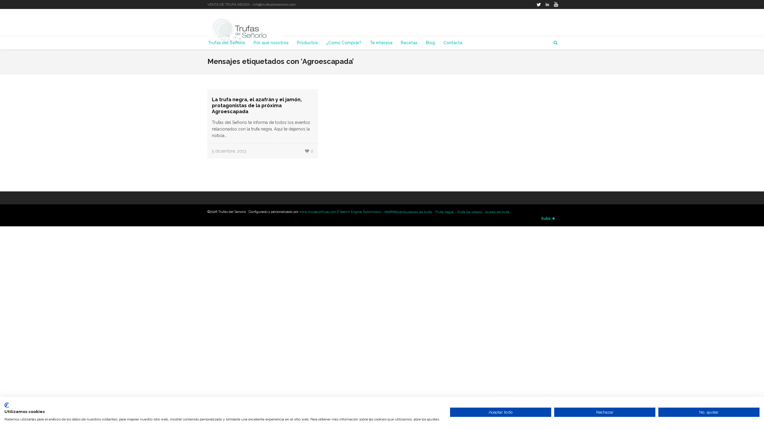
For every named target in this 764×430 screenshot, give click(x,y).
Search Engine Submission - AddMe (367, 212)
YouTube (556, 4)
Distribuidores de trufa (413, 212)
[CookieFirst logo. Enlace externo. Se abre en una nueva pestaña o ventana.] (6, 405)
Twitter (538, 4)
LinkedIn (547, 4)
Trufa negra (444, 212)
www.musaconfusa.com (318, 212)
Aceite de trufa (497, 212)
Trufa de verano (469, 212)
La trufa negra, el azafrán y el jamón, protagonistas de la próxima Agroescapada (257, 105)
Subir (546, 218)
